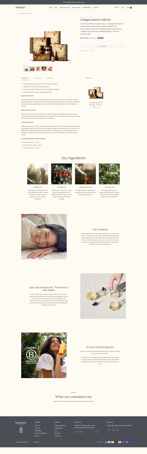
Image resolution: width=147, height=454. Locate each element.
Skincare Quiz (76, 7)
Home (17, 13)
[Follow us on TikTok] (117, 430)
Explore (96, 7)
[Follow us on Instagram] (113, 430)
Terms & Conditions (41, 433)
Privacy (37, 436)
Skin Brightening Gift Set (96, 103)
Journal (37, 428)
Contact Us (58, 436)
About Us (37, 425)
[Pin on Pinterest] (87, 50)
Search (116, 7)
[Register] (96, 431)
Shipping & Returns (60, 425)
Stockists (57, 433)
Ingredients (50, 78)
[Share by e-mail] (92, 50)
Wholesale (38, 431)
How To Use (37, 78)
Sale (55, 7)
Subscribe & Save (64, 7)
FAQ (56, 431)
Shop (50, 7)
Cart (129, 7)
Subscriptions (59, 428)
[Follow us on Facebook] (109, 430)
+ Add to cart (96, 107)
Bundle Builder (87, 7)
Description (25, 78)
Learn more (80, 2)
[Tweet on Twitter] (90, 50)
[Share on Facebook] (85, 50)
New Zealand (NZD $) (21, 442)
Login (122, 7)
